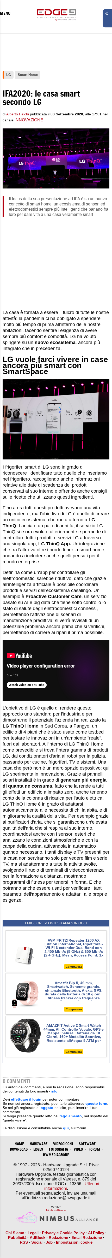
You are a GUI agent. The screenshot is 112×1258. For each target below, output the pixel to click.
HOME (19, 1144)
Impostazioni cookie (74, 1242)
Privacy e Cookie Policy (63, 1233)
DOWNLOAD (19, 1149)
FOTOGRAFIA (58, 1149)
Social (36, 1242)
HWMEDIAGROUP (56, 1154)
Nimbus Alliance (56, 1210)
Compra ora (74, 966)
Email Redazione (86, 1237)
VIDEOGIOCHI (63, 1144)
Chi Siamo (14, 1233)
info (54, 1091)
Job (49, 1242)
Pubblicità (17, 1237)
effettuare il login (26, 1099)
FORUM (94, 1149)
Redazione (58, 1237)
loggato (46, 1108)
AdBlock (37, 1237)
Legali (33, 1233)
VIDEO (78, 1149)
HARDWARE (38, 1144)
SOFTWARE (87, 1144)
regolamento (70, 1116)
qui (66, 1128)
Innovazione (29, 120)
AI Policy (96, 1233)
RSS (24, 1242)
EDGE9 (38, 1149)
